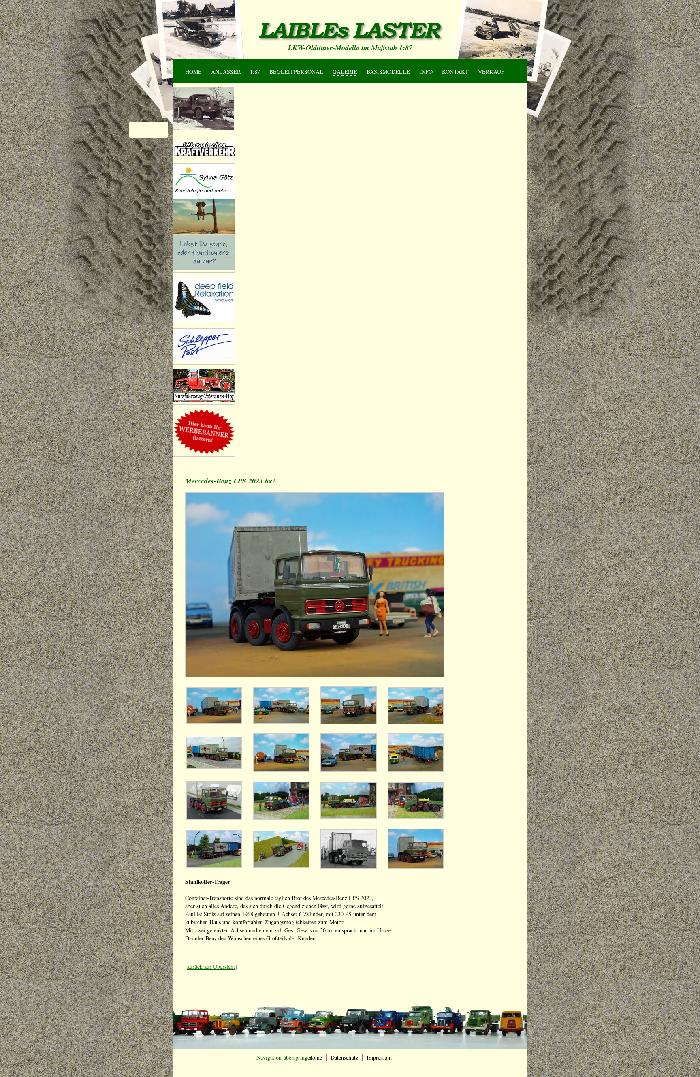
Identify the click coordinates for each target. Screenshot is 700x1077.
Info (426, 71)
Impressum (379, 1057)
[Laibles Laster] (350, 31)
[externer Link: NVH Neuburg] (204, 268)
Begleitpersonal (296, 71)
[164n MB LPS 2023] (214, 866)
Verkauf (491, 71)
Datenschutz (344, 1057)
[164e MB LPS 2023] (214, 766)
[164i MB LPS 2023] (214, 818)
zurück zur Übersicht (211, 966)
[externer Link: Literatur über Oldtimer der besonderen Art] (204, 154)
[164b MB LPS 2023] (281, 722)
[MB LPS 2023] (416, 867)
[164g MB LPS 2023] (348, 770)
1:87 (255, 71)
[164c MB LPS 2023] (348, 722)
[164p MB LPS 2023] (348, 866)
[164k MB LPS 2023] (281, 817)
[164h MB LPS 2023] (416, 770)
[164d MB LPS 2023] (416, 722)
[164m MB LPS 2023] (416, 817)
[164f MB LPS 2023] (281, 770)
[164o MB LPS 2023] (281, 865)
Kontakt (455, 71)
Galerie (345, 71)
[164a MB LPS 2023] (214, 722)
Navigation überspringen (201, 62)
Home (193, 71)
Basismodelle (388, 71)
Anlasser (226, 71)
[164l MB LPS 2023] (348, 817)
